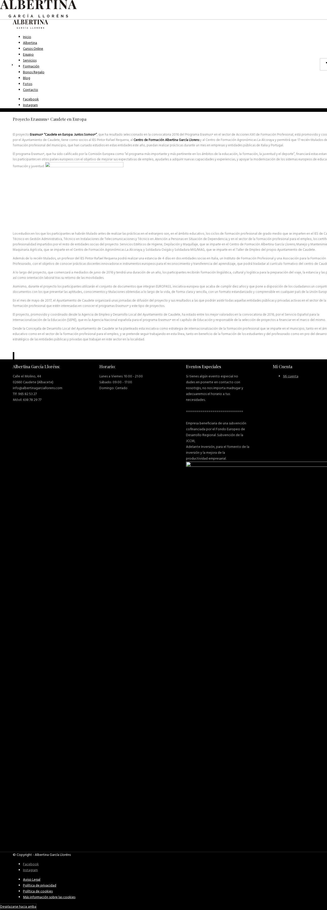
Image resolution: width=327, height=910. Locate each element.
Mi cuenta (290, 376)
